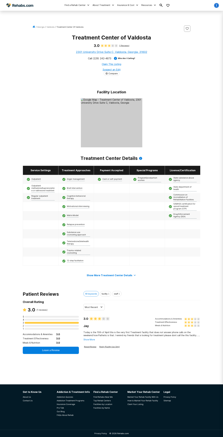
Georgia (40, 27)
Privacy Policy (100, 433)
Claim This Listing (111, 64)
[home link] (34, 27)
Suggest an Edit (112, 69)
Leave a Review (51, 350)
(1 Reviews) (124, 45)
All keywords (91, 294)
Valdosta (50, 27)
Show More (89, 339)
